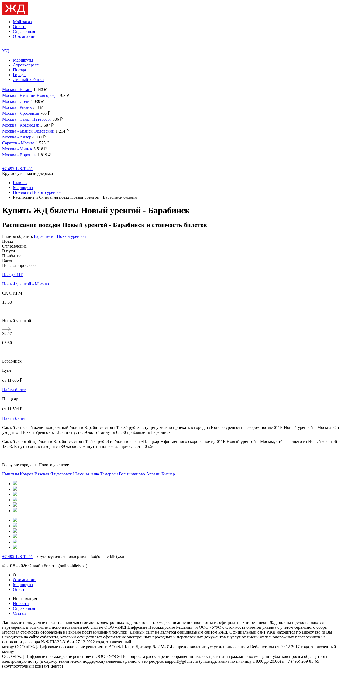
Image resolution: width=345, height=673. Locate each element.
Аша (95, 474)
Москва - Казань (17, 89)
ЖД (5, 51)
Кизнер (168, 474)
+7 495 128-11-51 (17, 168)
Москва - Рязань (17, 107)
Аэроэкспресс (26, 65)
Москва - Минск (17, 149)
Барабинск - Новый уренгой (60, 236)
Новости (21, 603)
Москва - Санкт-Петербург (26, 119)
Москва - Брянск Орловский (28, 131)
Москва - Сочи (15, 101)
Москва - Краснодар (20, 125)
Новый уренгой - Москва (25, 284)
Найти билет (14, 389)
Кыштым (10, 474)
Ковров (26, 474)
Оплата (19, 26)
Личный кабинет (28, 79)
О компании (24, 36)
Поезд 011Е (12, 274)
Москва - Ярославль (20, 113)
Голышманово (132, 474)
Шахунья (81, 474)
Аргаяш (153, 474)
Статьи (19, 613)
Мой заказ (22, 21)
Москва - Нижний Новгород (28, 95)
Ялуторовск (61, 474)
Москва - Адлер (16, 137)
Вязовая (41, 474)
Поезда (19, 69)
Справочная (24, 31)
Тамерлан (109, 474)
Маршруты (23, 60)
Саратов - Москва (18, 143)
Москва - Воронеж (19, 155)
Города (19, 74)
